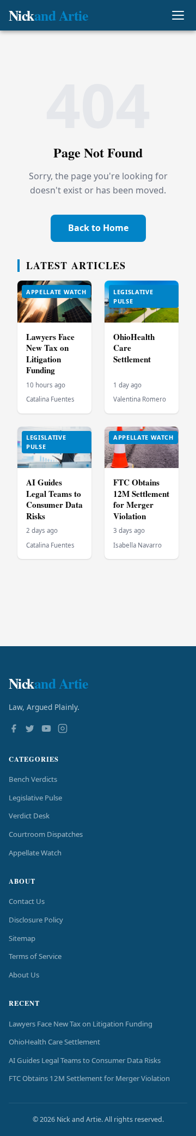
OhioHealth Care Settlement (54, 1042)
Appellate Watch (35, 853)
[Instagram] (63, 729)
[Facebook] (14, 729)
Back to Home (98, 228)
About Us (24, 975)
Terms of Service (35, 956)
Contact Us (27, 901)
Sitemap (22, 938)
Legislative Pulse (35, 798)
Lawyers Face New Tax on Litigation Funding (50, 353)
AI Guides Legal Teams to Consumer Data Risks (54, 499)
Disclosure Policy (36, 920)
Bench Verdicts (33, 779)
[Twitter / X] (30, 729)
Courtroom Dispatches (46, 834)
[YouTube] (46, 729)
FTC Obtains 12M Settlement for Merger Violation (141, 499)
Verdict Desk (29, 816)
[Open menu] (177, 15)
